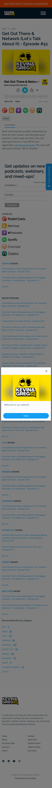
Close (26, 416)
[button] (46, 371)
